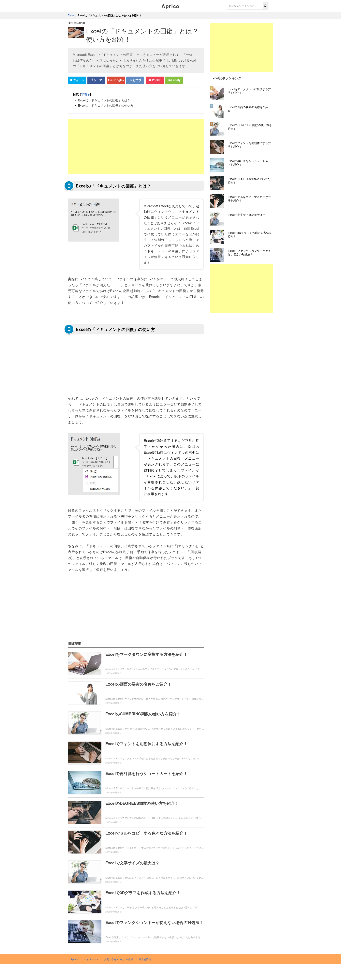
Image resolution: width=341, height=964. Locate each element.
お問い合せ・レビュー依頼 (118, 959)
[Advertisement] (136, 146)
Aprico (170, 6)
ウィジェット (91, 959)
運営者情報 (145, 959)
